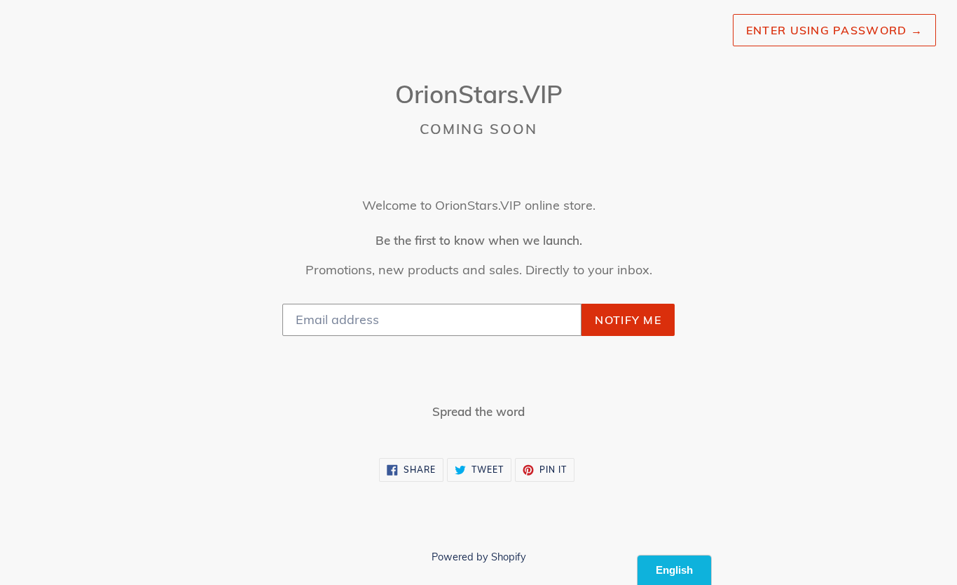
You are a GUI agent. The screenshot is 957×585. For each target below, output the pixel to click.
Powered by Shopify (479, 557)
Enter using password (834, 30)
